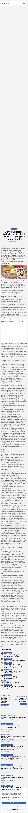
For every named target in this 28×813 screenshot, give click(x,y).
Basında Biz (14, 229)
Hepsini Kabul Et (14, 803)
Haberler (4, 734)
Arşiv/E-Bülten (8, 653)
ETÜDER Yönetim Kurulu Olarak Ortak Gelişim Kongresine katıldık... (6, 699)
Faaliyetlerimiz (5, 680)
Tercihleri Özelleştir (14, 806)
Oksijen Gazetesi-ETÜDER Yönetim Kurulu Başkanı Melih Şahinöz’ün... (14, 726)
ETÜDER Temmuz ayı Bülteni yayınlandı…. (13, 717)
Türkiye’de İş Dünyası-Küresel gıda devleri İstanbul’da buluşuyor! (12, 747)
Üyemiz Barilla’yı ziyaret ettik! (10, 682)
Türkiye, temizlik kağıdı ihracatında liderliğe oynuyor (15, 677)
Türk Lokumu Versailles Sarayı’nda (14, 660)
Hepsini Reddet (14, 809)
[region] (14, 800)
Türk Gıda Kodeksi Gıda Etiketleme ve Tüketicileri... (13, 737)
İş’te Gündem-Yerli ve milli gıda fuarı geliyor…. (12, 778)
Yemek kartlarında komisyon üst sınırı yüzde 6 (14, 687)
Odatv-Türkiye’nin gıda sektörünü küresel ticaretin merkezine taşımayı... (13, 767)
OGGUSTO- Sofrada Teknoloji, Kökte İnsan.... (21, 700)
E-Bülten (4, 715)
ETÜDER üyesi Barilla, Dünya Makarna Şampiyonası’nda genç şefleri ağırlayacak (14, 666)
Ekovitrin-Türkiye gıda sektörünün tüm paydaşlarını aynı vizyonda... (13, 757)
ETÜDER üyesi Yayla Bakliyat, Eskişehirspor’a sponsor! (13, 672)
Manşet (10, 724)
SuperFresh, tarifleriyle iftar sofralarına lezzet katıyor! (12, 655)
